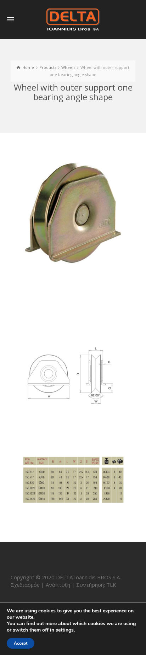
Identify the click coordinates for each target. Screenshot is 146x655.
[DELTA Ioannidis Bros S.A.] (73, 18)
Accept (20, 643)
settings (65, 630)
